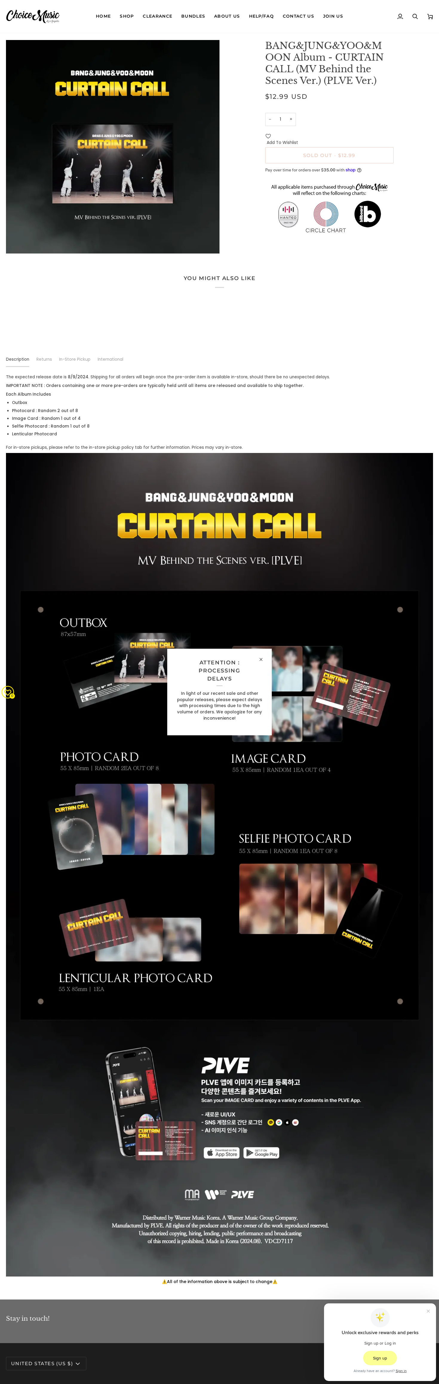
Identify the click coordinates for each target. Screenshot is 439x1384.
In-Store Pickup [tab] (74, 359)
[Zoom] (17, 242)
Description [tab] (17, 359)
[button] (126, 16)
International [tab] (110, 359)
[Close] (263, 659)
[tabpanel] (219, 829)
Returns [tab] (44, 359)
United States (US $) (42, 1363)
